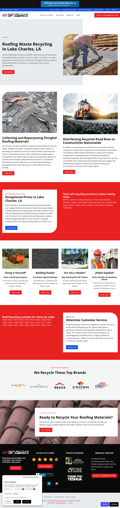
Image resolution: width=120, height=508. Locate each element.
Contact (114, 10)
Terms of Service (70, 497)
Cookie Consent (59, 497)
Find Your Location (46, 15)
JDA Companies (60, 503)
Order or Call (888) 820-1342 (107, 15)
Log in (70, 503)
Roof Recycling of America (59, 501)
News (107, 10)
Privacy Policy (48, 497)
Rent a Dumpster (55, 10)
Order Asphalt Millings (70, 10)
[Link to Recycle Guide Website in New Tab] (74, 470)
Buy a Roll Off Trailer (86, 10)
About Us (70, 15)
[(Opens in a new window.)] (45, 475)
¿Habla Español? (99, 10)
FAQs (78, 15)
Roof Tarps (60, 15)
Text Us (104, 504)
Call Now (114, 504)
